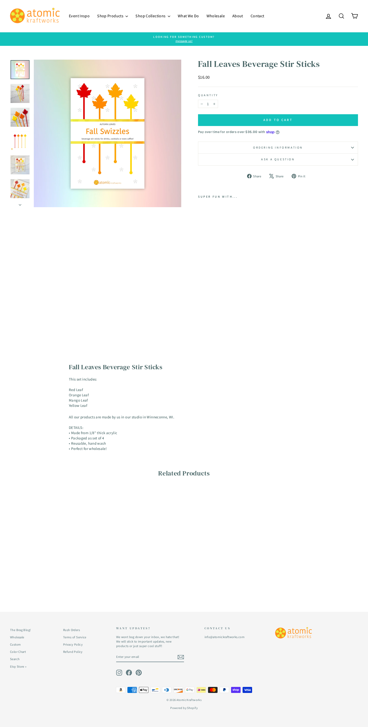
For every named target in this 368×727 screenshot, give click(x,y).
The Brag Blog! (20, 630)
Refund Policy (73, 652)
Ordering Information (278, 147)
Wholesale (216, 16)
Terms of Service (74, 637)
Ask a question (278, 159)
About (237, 16)
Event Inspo (79, 16)
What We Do (188, 16)
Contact (257, 16)
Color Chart (18, 652)
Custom (15, 644)
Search (15, 659)
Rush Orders (71, 630)
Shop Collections (150, 16)
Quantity (208, 95)
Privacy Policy (73, 644)
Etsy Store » (18, 666)
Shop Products (110, 16)
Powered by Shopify (184, 708)
